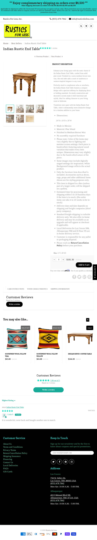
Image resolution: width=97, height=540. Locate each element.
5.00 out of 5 (55, 380)
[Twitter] (53, 461)
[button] (45, 48)
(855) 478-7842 (59, 19)
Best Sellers (16, 43)
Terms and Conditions (13, 447)
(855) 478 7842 (57, 483)
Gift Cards (7, 471)
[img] (7, 411)
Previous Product (42, 56)
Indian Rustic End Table (15, 407)
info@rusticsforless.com (83, 19)
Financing (7, 459)
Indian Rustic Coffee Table (80, 354)
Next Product (56, 56)
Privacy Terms (9, 450)
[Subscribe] (91, 453)
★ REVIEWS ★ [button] (95, 272)
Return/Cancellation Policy (15, 453)
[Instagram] (71, 461)
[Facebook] (59, 461)
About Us (7, 444)
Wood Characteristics (37, 289)
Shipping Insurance (12, 456)
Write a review (14, 304)
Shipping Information (60, 289)
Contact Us (8, 462)
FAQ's (5, 468)
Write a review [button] (48, 390)
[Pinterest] (65, 461)
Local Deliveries (10, 465)
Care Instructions (15, 289)
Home (5, 43)
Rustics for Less (51, 530)
